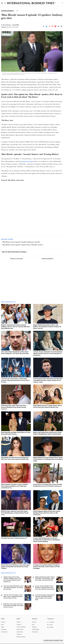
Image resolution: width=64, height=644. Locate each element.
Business (3, 622)
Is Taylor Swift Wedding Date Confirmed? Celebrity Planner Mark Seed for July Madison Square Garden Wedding (46, 539)
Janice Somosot (7, 25)
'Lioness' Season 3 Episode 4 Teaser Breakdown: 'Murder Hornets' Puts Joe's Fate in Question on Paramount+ (48, 353)
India (33, 624)
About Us (19, 622)
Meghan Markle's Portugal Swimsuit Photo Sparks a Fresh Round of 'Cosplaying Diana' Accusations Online (48, 459)
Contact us (19, 624)
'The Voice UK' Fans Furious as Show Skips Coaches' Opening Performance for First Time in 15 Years (15, 380)
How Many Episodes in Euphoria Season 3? (14, 538)
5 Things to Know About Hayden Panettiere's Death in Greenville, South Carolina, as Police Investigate (46, 566)
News (2, 624)
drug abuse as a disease (26, 161)
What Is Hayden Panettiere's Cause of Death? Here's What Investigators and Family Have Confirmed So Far (14, 486)
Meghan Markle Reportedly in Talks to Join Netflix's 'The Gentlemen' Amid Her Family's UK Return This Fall (47, 326)
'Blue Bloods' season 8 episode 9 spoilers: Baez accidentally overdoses (22, 245)
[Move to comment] (61, 26)
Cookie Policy (20, 631)
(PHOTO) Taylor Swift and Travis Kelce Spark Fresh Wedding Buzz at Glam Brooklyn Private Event (14, 513)
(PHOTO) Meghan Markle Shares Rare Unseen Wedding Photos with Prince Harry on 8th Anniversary (46, 513)
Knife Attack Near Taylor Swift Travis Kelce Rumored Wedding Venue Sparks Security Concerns (13, 407)
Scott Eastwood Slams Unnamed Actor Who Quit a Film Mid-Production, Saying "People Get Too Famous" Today (47, 380)
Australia (34, 622)
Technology (3, 629)
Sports (2, 627)
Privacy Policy (20, 629)
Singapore (34, 627)
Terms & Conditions (21, 627)
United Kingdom (35, 629)
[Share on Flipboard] (52, 26)
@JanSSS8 (16, 25)
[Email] (58, 26)
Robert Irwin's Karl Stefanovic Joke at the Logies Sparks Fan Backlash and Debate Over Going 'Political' (15, 566)
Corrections (19, 634)
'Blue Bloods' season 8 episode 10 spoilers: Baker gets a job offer (21, 242)
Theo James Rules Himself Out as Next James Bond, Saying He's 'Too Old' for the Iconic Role (13, 587)
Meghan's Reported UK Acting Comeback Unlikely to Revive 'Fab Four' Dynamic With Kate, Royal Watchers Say (15, 326)
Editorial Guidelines (47, 258)
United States (35, 631)
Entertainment (4, 631)
